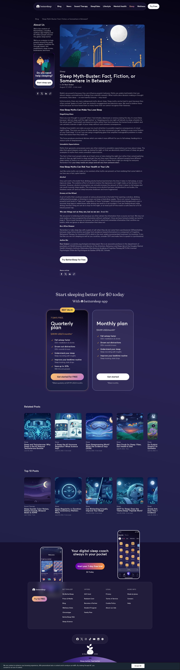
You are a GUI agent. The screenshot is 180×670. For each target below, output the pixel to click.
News (69, 6)
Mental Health (120, 6)
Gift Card (87, 594)
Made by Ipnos (132, 594)
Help (129, 603)
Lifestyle (107, 6)
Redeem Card (89, 599)
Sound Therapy (81, 6)
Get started (113, 376)
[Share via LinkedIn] (46, 93)
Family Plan (88, 612)
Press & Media (67, 599)
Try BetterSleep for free (74, 259)
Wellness (141, 6)
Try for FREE (39, 599)
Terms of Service (112, 599)
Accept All (138, 666)
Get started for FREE (67, 376)
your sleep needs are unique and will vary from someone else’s (95, 162)
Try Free (153, 6)
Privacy (108, 594)
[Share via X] (42, 93)
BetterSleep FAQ (68, 617)
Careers (130, 599)
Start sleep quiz (44, 82)
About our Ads (111, 608)
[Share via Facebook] (37, 93)
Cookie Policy (111, 603)
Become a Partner (90, 603)
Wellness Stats (67, 608)
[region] (90, 666)
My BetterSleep (68, 594)
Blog (59, 6)
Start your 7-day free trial (90, 566)
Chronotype (66, 612)
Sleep (131, 6)
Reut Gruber (64, 244)
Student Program (90, 608)
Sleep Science (67, 621)
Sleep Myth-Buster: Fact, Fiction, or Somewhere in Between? (65, 19)
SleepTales (95, 6)
